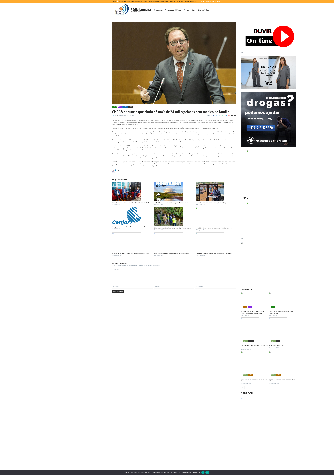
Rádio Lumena (140, 9)
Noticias (178, 10)
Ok (203, 472)
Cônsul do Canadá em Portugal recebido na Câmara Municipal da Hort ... (131, 202)
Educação (251, 341)
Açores (115, 106)
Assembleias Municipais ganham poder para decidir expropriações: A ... (214, 253)
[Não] (332, 472)
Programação (170, 10)
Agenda (194, 10)
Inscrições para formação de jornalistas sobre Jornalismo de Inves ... (130, 227)
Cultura (245, 307)
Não (207, 472)
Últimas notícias (247, 289)
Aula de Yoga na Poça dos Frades (276, 345)
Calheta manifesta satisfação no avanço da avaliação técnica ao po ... (172, 228)
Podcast (187, 10)
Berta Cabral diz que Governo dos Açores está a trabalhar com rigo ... (214, 228)
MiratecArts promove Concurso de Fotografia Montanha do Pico (171, 202)
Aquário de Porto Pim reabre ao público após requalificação (211, 202)
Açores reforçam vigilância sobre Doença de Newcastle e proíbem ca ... (131, 253)
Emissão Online (203, 10)
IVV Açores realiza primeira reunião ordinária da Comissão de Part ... (172, 253)
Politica (125, 106)
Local (119, 106)
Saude (130, 106)
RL (117, 115)
